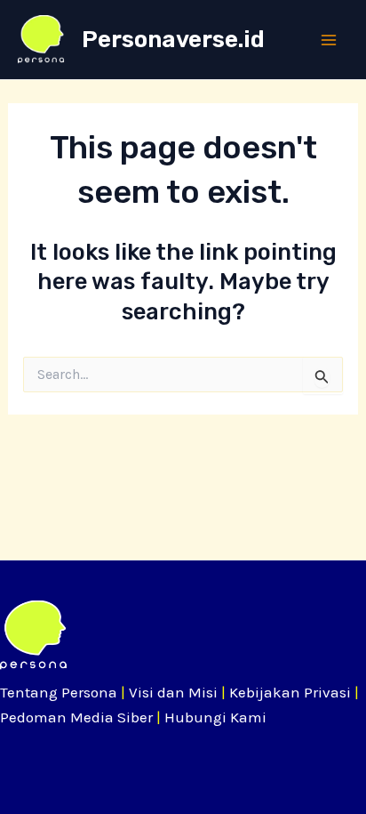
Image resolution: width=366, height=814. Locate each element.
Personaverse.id (173, 39)
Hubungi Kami (215, 717)
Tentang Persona (58, 692)
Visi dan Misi (173, 692)
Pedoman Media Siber (76, 717)
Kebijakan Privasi (290, 692)
